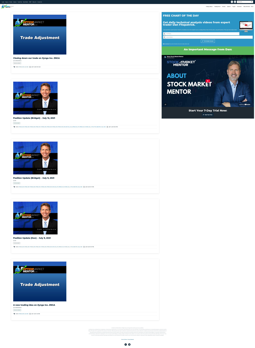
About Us (34, 2)
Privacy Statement (131, 339)
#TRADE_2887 (27, 126)
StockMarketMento (18, 60)
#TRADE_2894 (55, 126)
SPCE (100, 126)
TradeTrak (20, 2)
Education (239, 6)
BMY (67, 126)
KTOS (93, 126)
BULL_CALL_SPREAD (71, 126)
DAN (15, 120)
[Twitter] (232, 2)
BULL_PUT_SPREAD (79, 126)
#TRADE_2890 (21, 66)
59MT (30, 2)
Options (15, 2)
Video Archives (246, 6)
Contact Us (39, 2)
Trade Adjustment (17, 63)
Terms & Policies (124, 339)
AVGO (64, 126)
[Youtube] (235, 2)
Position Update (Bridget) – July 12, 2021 (34, 118)
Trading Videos (209, 6)
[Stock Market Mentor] (7, 7)
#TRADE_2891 (38, 126)
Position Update (17, 123)
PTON (95, 126)
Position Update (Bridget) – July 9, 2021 (33, 178)
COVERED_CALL (88, 126)
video (102, 126)
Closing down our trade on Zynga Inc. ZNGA (36, 58)
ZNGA (27, 66)
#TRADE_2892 (43, 126)
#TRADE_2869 (21, 126)
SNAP (97, 126)
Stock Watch (25, 2)
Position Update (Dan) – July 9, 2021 (32, 238)
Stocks (10, 2)
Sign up (6, 2)
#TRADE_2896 (60, 126)
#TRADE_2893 (49, 126)
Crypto (233, 6)
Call (25, 66)
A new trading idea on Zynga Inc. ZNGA (34, 305)
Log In (3, 2)
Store (252, 6)
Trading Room (217, 6)
